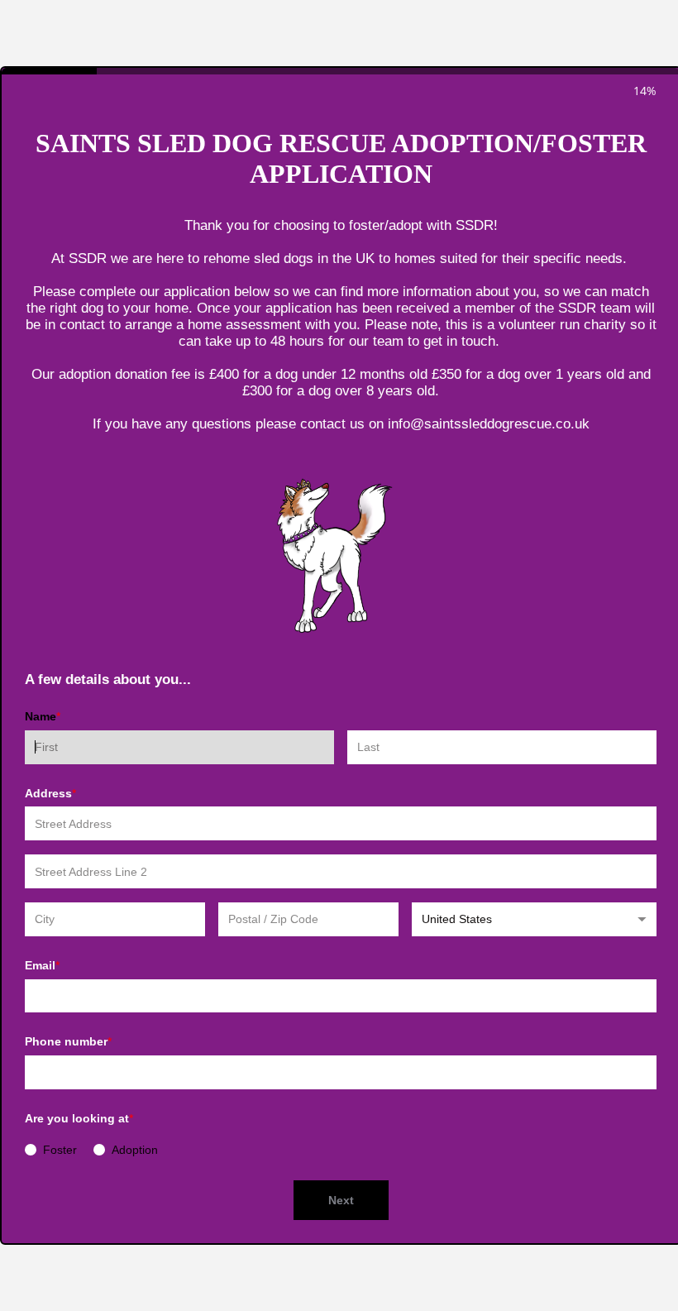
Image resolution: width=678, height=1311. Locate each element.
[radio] (30, 1149)
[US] (534, 919)
